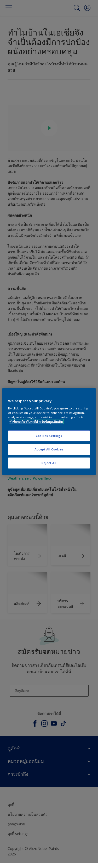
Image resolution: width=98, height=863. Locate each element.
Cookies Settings (49, 436)
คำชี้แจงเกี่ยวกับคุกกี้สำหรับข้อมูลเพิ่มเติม (36, 422)
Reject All (49, 463)
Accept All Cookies (49, 449)
